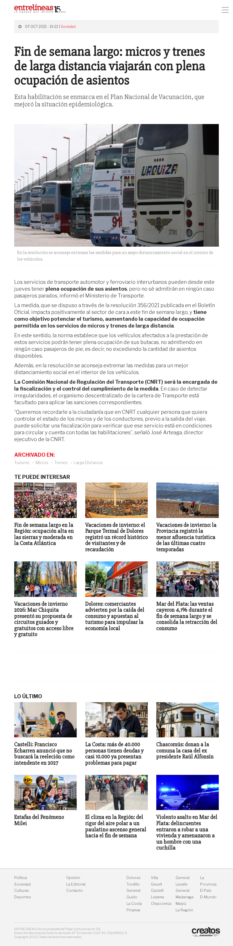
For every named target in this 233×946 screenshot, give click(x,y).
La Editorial (76, 884)
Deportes (22, 897)
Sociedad (68, 26)
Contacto (74, 890)
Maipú (181, 903)
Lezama (157, 897)
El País (205, 890)
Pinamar (133, 910)
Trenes (61, 462)
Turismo (22, 462)
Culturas (21, 890)
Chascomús (161, 903)
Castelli (157, 890)
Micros (42, 462)
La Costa (134, 903)
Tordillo (133, 884)
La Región (184, 910)
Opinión (73, 878)
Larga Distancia (88, 462)
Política (20, 878)
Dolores (133, 878)
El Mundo (208, 897)
